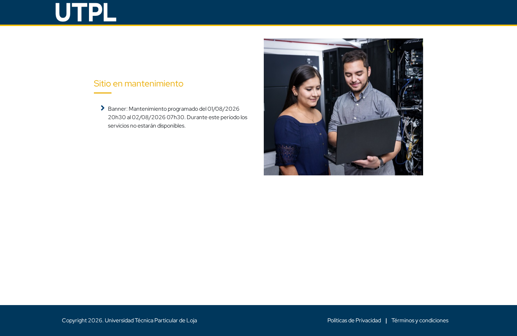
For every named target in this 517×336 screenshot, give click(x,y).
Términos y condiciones (419, 320)
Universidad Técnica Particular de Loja (151, 320)
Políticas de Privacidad (354, 320)
